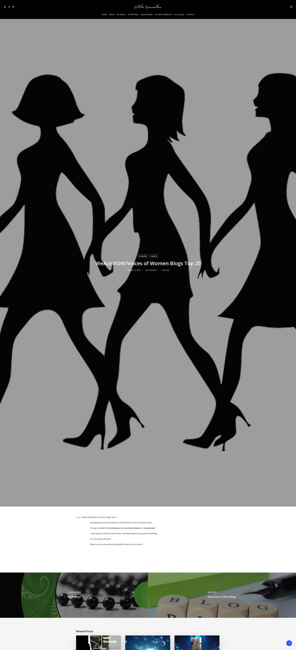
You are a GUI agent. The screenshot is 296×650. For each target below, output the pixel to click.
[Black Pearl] (74, 595)
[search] (291, 7)
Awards (154, 256)
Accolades (143, 256)
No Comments (150, 270)
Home (78, 517)
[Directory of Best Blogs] (222, 595)
